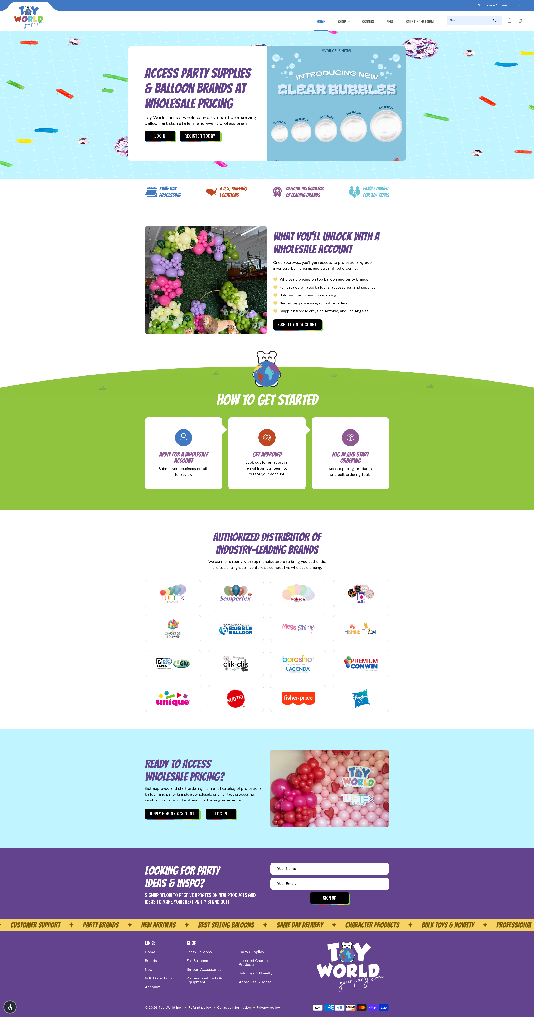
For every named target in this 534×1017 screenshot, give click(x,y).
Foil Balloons (197, 960)
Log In (221, 814)
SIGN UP (329, 898)
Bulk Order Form (159, 978)
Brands (151, 960)
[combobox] (470, 20)
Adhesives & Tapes (255, 981)
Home (150, 951)
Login (519, 5)
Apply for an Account (172, 814)
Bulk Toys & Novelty (256, 973)
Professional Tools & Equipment (204, 980)
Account (152, 986)
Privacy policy (268, 1007)
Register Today (200, 136)
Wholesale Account (494, 5)
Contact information (234, 1007)
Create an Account (297, 325)
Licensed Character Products (256, 962)
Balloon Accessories (204, 969)
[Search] (495, 20)
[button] (343, 21)
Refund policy (200, 1007)
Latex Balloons (199, 951)
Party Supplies (251, 951)
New (148, 969)
